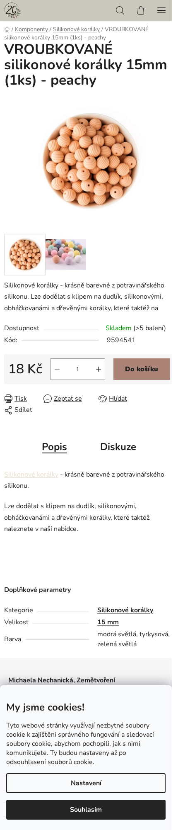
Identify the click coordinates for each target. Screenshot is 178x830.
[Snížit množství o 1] (57, 369)
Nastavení (86, 783)
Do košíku (141, 369)
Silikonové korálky (31, 474)
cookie (83, 762)
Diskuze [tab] (118, 446)
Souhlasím (86, 809)
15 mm (108, 622)
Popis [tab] (54, 446)
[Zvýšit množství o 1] (98, 369)
